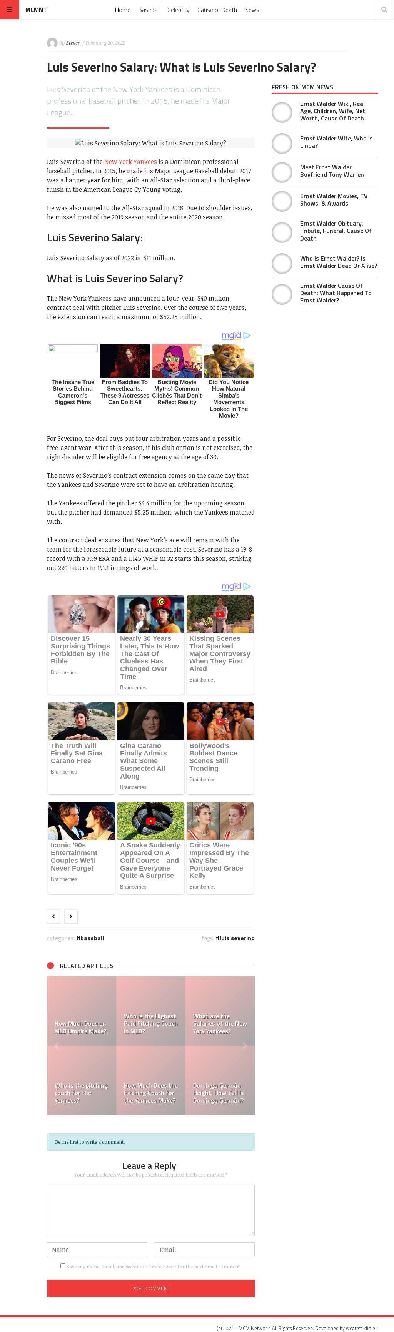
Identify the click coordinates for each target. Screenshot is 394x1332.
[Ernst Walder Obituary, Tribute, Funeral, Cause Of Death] (282, 232)
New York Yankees (130, 161)
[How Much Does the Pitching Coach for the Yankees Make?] (150, 1080)
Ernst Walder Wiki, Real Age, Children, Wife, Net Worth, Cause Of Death (332, 111)
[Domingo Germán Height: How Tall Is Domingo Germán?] (220, 1080)
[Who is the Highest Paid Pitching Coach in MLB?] (150, 1011)
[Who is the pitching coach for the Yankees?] (81, 1080)
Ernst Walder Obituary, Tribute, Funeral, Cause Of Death (336, 230)
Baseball (149, 9)
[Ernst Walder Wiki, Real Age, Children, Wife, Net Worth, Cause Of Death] (282, 112)
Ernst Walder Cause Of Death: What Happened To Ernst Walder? (336, 293)
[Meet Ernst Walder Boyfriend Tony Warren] (282, 172)
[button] (56, 1045)
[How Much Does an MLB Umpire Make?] (81, 1011)
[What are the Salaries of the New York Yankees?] (220, 1011)
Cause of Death (217, 9)
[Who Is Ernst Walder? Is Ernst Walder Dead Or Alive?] (282, 263)
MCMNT (36, 9)
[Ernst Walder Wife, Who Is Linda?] (282, 143)
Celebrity (178, 9)
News (252, 9)
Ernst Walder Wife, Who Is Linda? (336, 142)
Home (122, 9)
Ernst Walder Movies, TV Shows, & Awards (334, 199)
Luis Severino (237, 938)
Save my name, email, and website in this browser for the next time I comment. (154, 1266)
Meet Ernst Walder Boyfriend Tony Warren (332, 170)
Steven (73, 42)
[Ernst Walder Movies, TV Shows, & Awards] (282, 201)
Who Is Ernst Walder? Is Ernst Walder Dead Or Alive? (338, 262)
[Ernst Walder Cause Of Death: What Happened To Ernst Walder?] (282, 294)
